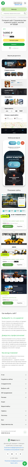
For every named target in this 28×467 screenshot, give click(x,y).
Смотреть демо (13, 40)
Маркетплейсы (5, 406)
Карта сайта (14, 463)
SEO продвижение (6, 393)
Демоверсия (8, 226)
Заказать (13, 44)
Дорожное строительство (9, 297)
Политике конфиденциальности (13, 447)
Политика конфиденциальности (14, 461)
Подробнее (19, 226)
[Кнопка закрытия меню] (27, 1)
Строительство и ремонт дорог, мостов (13, 221)
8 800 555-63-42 (18, 3)
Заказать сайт (18, 4)
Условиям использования (12, 449)
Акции (3, 402)
